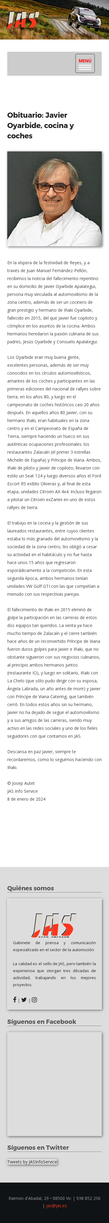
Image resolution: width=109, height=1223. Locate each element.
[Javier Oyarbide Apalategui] (54, 198)
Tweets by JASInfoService (32, 1162)
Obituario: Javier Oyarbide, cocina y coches (40, 125)
